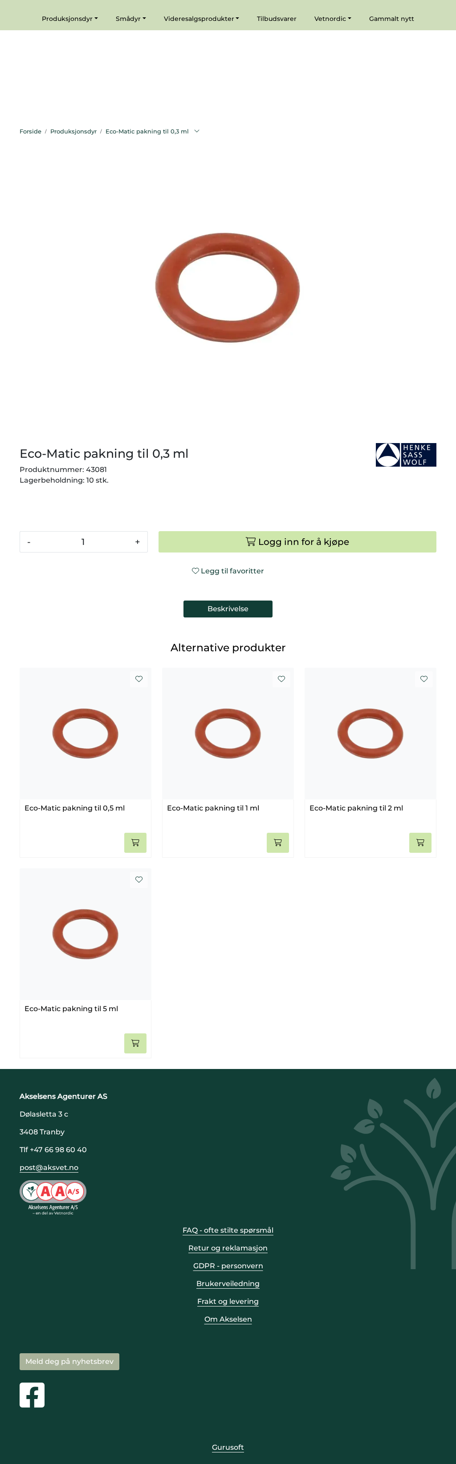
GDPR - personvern (228, 1266)
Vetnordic (330, 19)
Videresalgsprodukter (199, 19)
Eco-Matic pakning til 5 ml (71, 1008)
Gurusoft (228, 1447)
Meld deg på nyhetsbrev (69, 1361)
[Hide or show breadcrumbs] (196, 131)
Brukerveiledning (228, 1283)
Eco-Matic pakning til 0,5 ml (74, 808)
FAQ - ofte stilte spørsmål (228, 1230)
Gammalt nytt (391, 19)
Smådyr (128, 19)
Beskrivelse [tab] (228, 609)
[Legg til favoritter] (139, 679)
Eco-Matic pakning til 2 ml (356, 808)
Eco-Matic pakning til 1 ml (213, 808)
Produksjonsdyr (67, 19)
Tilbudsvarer (277, 19)
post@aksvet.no (49, 1167)
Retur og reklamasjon (228, 1248)
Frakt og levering (228, 1301)
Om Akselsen (228, 1319)
